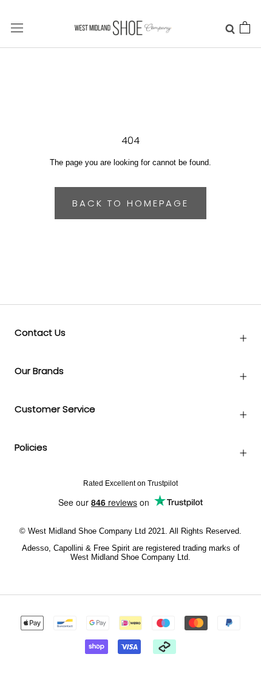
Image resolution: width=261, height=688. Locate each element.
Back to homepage (130, 203)
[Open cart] (245, 28)
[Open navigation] (17, 28)
